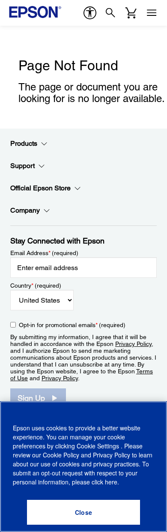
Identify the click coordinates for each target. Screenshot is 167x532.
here (111, 482)
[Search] (110, 13)
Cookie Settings (99, 446)
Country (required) (35, 285)
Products (23, 143)
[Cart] (131, 13)
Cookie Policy (61, 455)
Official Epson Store (40, 188)
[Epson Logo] (35, 12)
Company (25, 210)
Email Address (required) (44, 252)
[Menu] (151, 13)
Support (22, 166)
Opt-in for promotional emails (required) (72, 325)
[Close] (83, 512)
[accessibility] (90, 13)
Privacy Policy (133, 343)
